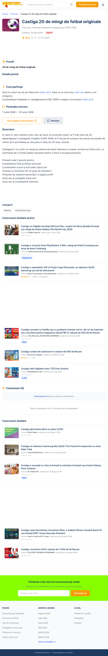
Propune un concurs (11, 632)
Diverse (14, 14)
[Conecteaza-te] (103, 4)
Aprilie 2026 (43, 632)
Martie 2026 (43, 637)
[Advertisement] (54, 50)
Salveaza (55, 120)
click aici (45, 92)
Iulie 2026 (42, 618)
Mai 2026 (42, 627)
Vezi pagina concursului (20, 120)
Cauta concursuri (10, 637)
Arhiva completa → (47, 642)
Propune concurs (87, 4)
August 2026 (44, 613)
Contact (78, 623)
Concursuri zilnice (10, 618)
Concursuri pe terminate (13, 613)
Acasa (5, 14)
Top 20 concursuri (10, 623)
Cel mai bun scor (23, 210)
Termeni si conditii (82, 613)
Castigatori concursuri (12, 627)
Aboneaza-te (80, 593)
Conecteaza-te (41, 396)
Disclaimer (79, 618)
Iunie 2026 (43, 623)
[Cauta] (71, 4)
